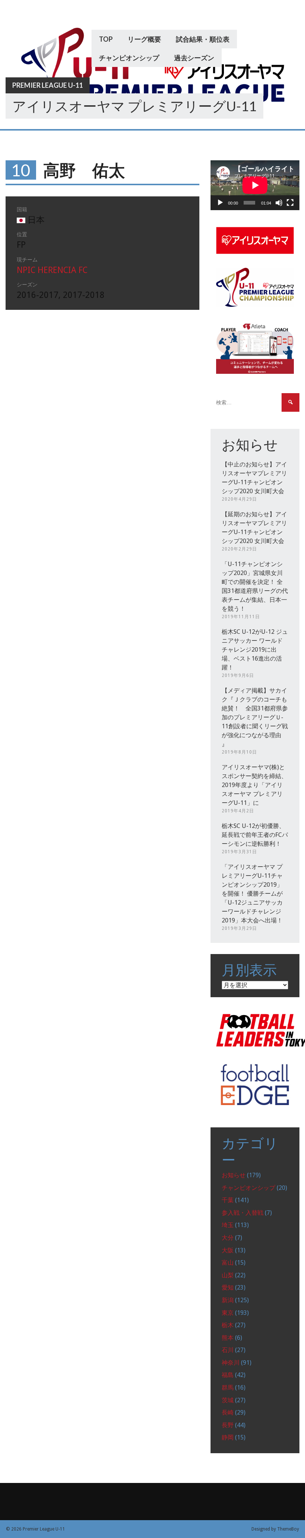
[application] (255, 185)
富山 (228, 1262)
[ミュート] (279, 202)
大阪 (228, 1250)
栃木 (228, 1325)
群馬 (228, 1387)
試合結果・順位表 (202, 39)
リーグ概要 (144, 39)
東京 (228, 1312)
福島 (228, 1374)
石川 (228, 1350)
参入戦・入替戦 (242, 1212)
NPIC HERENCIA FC (52, 270)
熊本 (228, 1337)
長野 (228, 1425)
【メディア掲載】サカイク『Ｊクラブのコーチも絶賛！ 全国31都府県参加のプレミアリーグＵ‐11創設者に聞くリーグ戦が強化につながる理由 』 (255, 717)
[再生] (220, 202)
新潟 (228, 1300)
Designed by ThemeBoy (275, 1529)
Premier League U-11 (47, 85)
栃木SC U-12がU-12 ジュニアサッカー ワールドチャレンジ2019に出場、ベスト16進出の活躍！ (255, 649)
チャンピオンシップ (129, 58)
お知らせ (233, 1175)
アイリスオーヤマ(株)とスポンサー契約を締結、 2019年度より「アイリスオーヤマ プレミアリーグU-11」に (254, 785)
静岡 (228, 1437)
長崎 (228, 1412)
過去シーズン (194, 58)
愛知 (228, 1287)
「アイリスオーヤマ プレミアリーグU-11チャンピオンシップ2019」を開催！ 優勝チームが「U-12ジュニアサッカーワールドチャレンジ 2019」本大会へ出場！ (252, 893)
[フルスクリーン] (290, 202)
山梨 (228, 1275)
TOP (106, 39)
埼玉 (228, 1225)
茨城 (228, 1400)
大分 (228, 1237)
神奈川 (231, 1362)
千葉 (228, 1200)
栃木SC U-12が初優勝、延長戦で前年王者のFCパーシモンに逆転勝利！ (255, 834)
